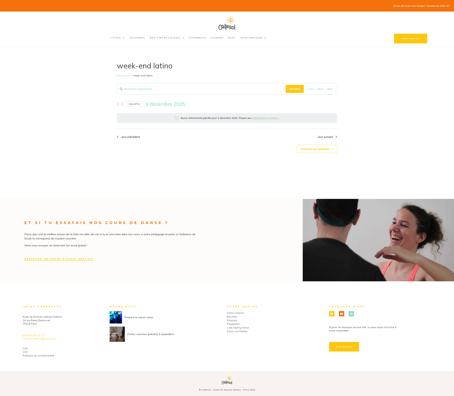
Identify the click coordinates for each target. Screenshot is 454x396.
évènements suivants (265, 118)
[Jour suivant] (122, 104)
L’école (116, 38)
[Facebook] (331, 313)
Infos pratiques (251, 38)
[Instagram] (351, 313)
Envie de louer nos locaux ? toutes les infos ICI (421, 5)
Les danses (137, 38)
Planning (217, 38)
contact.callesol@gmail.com (39, 338)
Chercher (294, 89)
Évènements (124, 75)
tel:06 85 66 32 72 (33, 335)
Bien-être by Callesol (165, 38)
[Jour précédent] (118, 104)
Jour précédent (130, 137)
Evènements (197, 38)
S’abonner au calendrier (315, 149)
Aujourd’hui (134, 103)
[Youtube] (341, 313)
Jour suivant (325, 137)
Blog (231, 38)
